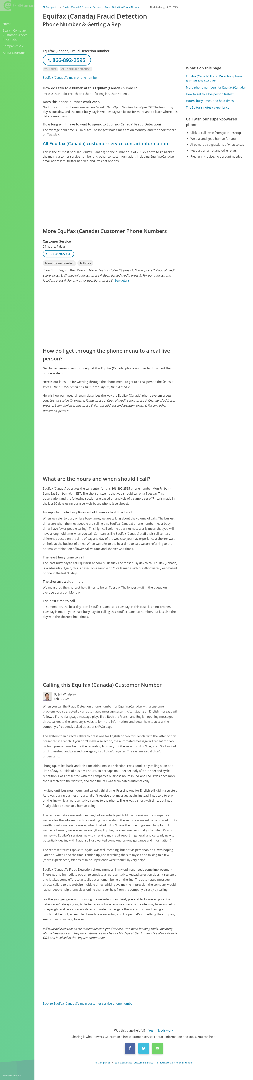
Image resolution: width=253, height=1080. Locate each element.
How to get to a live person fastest (210, 94)
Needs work (165, 1030)
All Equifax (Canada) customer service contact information (105, 143)
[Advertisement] (110, 195)
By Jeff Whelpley (65, 694)
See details (122, 280)
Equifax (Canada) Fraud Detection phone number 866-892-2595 (214, 78)
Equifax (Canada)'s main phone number (70, 78)
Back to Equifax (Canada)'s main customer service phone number (88, 1003)
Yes (151, 1030)
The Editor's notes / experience (207, 107)
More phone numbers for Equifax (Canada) (216, 87)
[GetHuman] (17, 6)
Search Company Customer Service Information (15, 34)
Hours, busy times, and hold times (210, 101)
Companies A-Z (13, 46)
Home (7, 24)
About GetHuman (15, 53)
